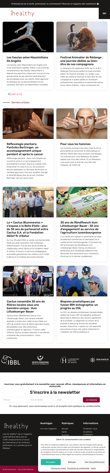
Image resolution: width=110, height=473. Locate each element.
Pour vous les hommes (75, 144)
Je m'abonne (91, 400)
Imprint (93, 468)
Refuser (72, 462)
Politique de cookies (58, 468)
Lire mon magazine (48, 429)
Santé (64, 432)
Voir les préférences (94, 462)
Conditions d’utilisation (88, 433)
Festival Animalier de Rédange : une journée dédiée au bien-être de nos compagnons (81, 61)
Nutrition (65, 435)
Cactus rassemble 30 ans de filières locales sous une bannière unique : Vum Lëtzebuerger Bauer (26, 306)
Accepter (50, 462)
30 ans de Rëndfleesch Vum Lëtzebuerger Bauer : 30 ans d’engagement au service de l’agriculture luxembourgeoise (80, 227)
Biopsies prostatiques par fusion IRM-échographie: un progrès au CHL (79, 305)
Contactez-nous (90, 429)
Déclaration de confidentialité (78, 468)
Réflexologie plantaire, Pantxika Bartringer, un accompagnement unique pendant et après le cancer (25, 149)
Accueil (65, 429)
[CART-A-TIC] (15, 94)
